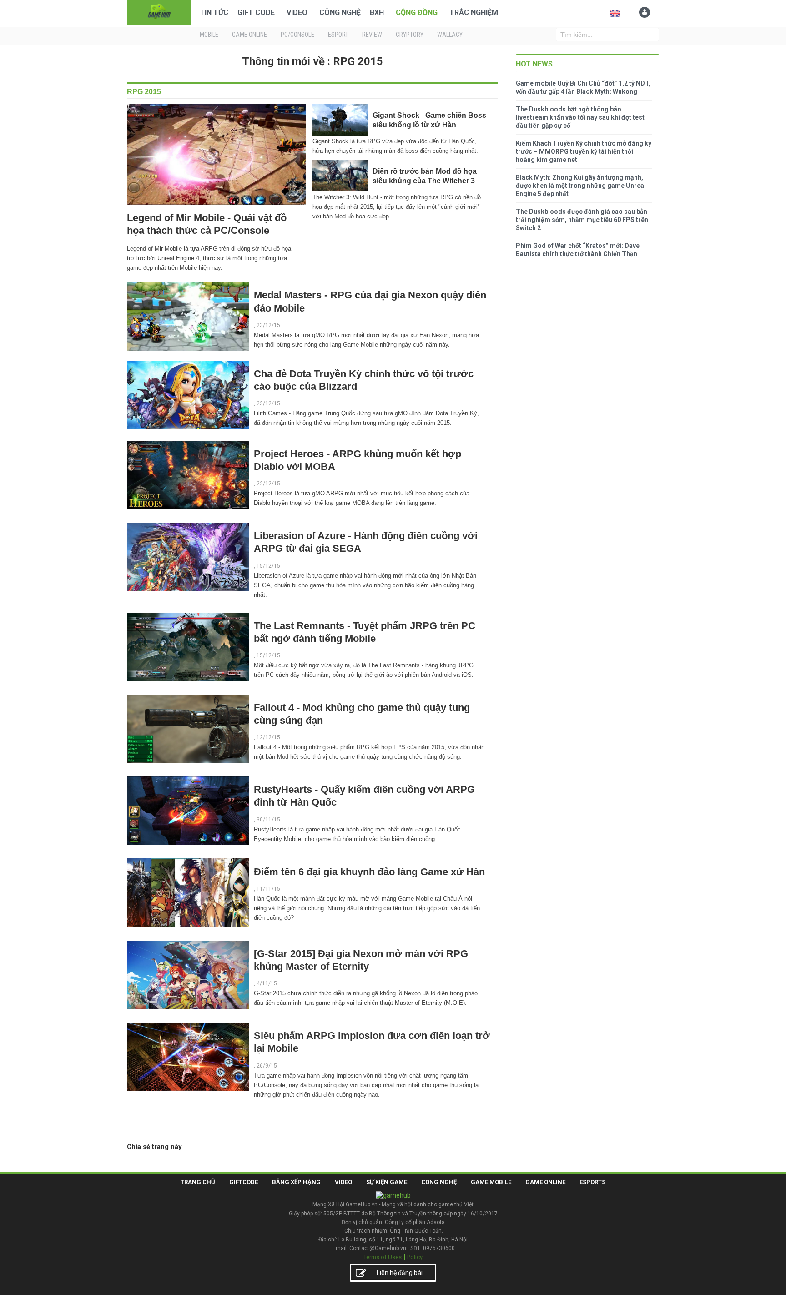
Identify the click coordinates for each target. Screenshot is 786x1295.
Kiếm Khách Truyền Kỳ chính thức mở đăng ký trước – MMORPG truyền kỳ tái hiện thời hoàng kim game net (583, 151)
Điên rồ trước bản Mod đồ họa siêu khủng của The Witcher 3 (425, 175)
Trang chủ (198, 1182)
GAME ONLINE (249, 34)
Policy (415, 1257)
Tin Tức (214, 12)
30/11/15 (268, 819)
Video (297, 12)
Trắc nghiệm (473, 12)
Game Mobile (491, 1182)
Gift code (256, 12)
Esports (592, 1182)
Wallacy (450, 34)
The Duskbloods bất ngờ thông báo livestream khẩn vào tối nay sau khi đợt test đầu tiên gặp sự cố (580, 117)
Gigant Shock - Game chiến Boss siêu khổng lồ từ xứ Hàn (429, 119)
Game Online (545, 1182)
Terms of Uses (382, 1257)
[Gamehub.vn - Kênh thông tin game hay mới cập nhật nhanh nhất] (159, 11)
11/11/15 (268, 889)
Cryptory (409, 34)
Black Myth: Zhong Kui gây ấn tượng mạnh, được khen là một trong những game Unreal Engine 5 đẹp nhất (581, 185)
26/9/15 (267, 1066)
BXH (377, 12)
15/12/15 (268, 566)
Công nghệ (340, 12)
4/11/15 (267, 983)
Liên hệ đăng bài (400, 1272)
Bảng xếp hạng (296, 1182)
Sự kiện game (386, 1182)
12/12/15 (268, 737)
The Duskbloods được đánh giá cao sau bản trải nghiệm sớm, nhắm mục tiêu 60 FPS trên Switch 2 (582, 220)
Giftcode (243, 1182)
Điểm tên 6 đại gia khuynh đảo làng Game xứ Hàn (369, 871)
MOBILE (209, 34)
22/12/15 (268, 483)
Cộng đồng (417, 12)
